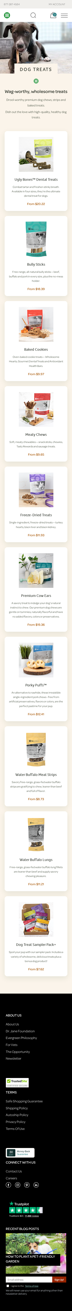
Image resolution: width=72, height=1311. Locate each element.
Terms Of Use (15, 1128)
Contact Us (14, 1171)
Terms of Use (31, 1286)
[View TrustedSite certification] (17, 1082)
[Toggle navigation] (63, 15)
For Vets (11, 1044)
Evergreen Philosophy (21, 1037)
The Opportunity (18, 1051)
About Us (12, 1024)
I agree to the (24, 1286)
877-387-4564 (12, 4)
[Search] (33, 15)
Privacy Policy (15, 1121)
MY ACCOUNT (57, 4)
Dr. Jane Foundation (20, 1031)
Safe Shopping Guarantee (24, 1101)
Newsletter (13, 1058)
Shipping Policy (17, 1108)
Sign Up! (59, 1279)
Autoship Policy (17, 1114)
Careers (11, 1178)
